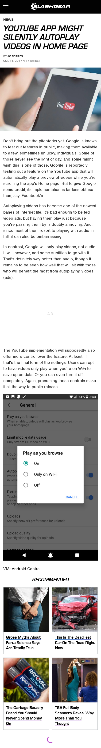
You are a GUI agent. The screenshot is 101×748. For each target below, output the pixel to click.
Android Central (26, 568)
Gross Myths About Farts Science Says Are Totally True (23, 642)
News (8, 19)
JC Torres (15, 56)
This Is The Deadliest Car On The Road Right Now (75, 642)
